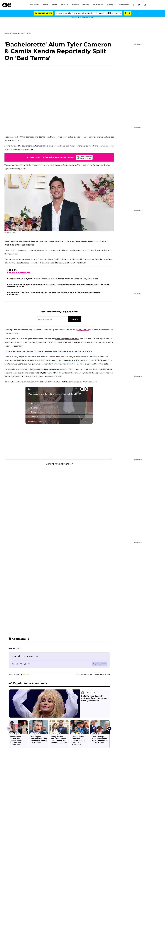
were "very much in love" (67, 339)
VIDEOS (85, 5)
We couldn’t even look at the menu (68, 360)
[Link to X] (145, 4)
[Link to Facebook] (134, 4)
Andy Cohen (83, 330)
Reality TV (34, 5)
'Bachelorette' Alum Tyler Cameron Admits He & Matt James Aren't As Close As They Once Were (52, 279)
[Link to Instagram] (139, 4)
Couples (14, 33)
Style (54, 5)
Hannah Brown (52, 369)
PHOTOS (75, 5)
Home (6, 33)
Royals (64, 5)
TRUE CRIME (98, 5)
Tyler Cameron (25, 33)
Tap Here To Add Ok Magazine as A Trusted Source (50, 157)
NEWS (45, 5)
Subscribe (124, 5)
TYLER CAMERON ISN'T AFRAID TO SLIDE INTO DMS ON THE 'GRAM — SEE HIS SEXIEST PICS (48, 351)
